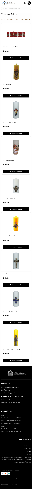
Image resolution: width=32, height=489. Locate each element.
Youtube (28, 454)
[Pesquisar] (29, 8)
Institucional (27, 448)
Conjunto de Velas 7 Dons (10, 47)
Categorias (10, 20)
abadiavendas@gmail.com (9, 393)
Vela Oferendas (7, 84)
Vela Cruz (5, 274)
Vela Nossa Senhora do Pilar (11, 349)
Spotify (29, 451)
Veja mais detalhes (17, 58)
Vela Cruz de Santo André (10, 311)
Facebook (28, 443)
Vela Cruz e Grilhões (9, 198)
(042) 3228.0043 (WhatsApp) (10, 387)
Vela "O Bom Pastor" (9, 160)
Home (3, 20)
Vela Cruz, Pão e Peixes (10, 236)
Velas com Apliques (23, 20)
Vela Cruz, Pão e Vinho (9, 122)
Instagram (28, 446)
